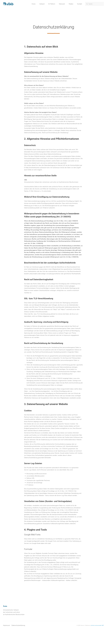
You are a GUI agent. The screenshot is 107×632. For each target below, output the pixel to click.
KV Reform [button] (51, 4)
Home (33, 4)
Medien (71, 4)
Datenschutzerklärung (18, 625)
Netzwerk (62, 4)
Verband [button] (41, 4)
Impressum (6, 625)
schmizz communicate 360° (97, 625)
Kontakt (79, 4)
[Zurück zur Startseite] (8, 4)
